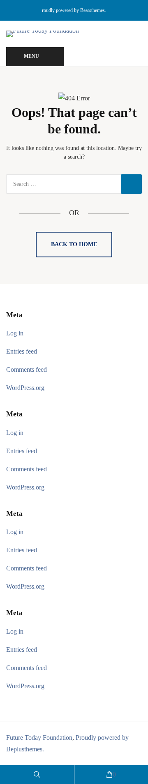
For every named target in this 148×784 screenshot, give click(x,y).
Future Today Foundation (39, 737)
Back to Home (74, 244)
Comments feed (26, 369)
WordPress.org (25, 387)
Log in (14, 333)
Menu (31, 56)
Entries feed (21, 351)
